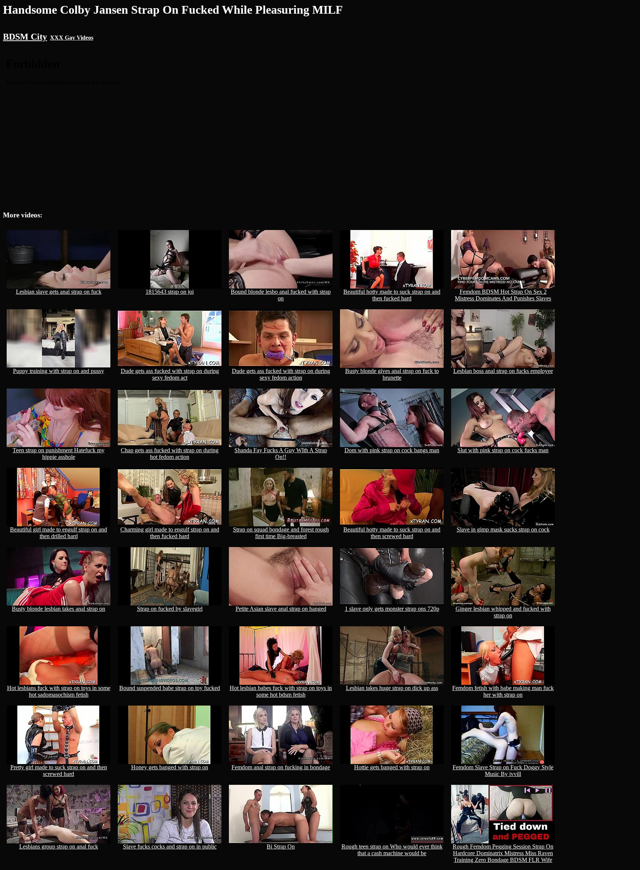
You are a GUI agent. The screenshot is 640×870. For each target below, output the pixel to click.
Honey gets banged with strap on (169, 767)
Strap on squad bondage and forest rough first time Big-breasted (281, 532)
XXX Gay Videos (71, 37)
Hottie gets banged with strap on (392, 767)
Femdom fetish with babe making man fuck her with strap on (503, 691)
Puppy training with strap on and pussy (58, 371)
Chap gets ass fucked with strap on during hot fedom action (170, 453)
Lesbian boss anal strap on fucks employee (503, 371)
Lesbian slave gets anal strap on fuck (58, 292)
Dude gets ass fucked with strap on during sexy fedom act (170, 374)
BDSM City (25, 36)
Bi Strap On (281, 846)
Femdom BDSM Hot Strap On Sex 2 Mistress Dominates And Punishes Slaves (503, 295)
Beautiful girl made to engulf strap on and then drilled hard (58, 532)
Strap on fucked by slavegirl (170, 609)
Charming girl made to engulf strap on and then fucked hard (169, 532)
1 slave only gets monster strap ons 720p (392, 609)
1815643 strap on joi (170, 292)
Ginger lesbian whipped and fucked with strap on (503, 612)
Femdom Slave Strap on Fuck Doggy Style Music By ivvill (503, 770)
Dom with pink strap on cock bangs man (391, 450)
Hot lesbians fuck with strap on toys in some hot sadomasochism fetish (58, 691)
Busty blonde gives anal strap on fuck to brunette (392, 374)
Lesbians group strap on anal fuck (58, 846)
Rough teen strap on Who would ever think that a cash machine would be (392, 849)
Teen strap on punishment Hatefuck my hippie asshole (58, 453)
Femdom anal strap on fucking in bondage (280, 767)
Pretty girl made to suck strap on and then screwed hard (58, 770)
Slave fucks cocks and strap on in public (170, 846)
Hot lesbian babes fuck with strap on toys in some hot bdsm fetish (281, 691)
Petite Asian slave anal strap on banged (281, 609)
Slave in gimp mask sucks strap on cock (503, 529)
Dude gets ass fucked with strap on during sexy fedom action (281, 374)
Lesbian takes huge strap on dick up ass (392, 688)
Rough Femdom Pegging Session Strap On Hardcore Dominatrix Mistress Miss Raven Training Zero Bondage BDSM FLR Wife (503, 853)
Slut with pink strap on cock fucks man (503, 450)
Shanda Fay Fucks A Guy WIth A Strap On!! (280, 453)
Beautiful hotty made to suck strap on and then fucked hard (391, 295)
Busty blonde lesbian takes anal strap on (58, 609)
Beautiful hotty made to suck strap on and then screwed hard (391, 532)
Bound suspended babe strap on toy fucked (169, 688)
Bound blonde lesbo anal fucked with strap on (281, 295)
